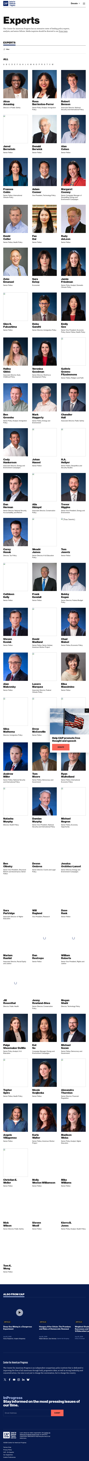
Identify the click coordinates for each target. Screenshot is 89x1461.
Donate (74, 3)
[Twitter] (5, 1379)
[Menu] (84, 3)
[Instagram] (18, 1379)
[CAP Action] (10, 1435)
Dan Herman (52, 1338)
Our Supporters (8, 1455)
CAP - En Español (8, 1452)
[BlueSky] (28, 1379)
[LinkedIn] (23, 1379)
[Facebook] (9, 1379)
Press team (63, 31)
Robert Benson (43, 1338)
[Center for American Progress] (6, 3)
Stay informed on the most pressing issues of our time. (41, 1401)
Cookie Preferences (9, 1457)
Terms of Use (7, 1447)
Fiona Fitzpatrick (8, 1338)
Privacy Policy (7, 1450)
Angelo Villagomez (19, 1338)
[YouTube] (14, 1379)
